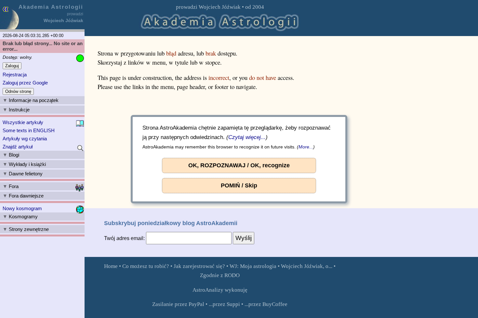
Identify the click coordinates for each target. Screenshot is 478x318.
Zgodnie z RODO (220, 275)
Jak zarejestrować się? (199, 266)
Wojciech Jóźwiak (220, 7)
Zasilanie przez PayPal (178, 304)
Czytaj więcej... (247, 137)
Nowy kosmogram (22, 208)
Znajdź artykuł (18, 146)
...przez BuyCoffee (266, 304)
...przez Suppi (224, 304)
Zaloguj (12, 65)
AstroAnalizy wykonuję (220, 290)
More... (306, 146)
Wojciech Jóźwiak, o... (306, 266)
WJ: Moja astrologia (253, 266)
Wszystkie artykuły (23, 122)
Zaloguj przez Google (25, 82)
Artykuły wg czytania (25, 138)
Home (111, 266)
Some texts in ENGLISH (29, 130)
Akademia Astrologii (51, 7)
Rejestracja (15, 74)
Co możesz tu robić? (145, 266)
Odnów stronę (18, 91)
